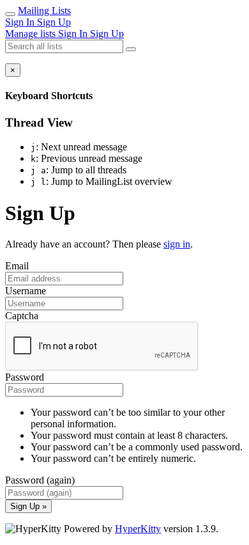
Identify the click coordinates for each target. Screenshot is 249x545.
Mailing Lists (44, 10)
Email (17, 265)
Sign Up (54, 22)
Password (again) (40, 480)
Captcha (21, 315)
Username (25, 290)
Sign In (21, 22)
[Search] (131, 49)
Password (24, 377)
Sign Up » (28, 506)
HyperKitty (138, 528)
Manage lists (31, 33)
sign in (176, 244)
